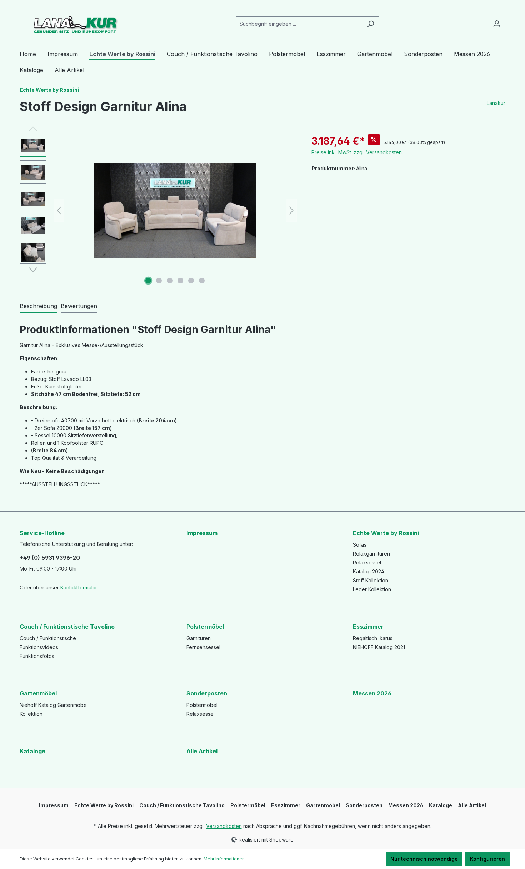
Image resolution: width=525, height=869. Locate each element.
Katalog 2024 (368, 571)
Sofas (359, 545)
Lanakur (496, 103)
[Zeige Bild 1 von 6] (148, 280)
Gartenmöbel (38, 693)
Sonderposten (206, 693)
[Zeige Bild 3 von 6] (169, 280)
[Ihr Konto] (496, 24)
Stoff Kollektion (370, 580)
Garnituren (198, 638)
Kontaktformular (78, 587)
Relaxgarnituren (371, 554)
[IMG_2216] (175, 210)
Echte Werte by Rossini (386, 533)
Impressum (202, 533)
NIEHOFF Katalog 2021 (379, 647)
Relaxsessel (367, 562)
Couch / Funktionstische (48, 638)
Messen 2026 (372, 693)
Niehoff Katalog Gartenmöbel (54, 705)
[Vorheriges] (59, 210)
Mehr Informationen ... (226, 859)
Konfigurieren (487, 859)
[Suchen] (370, 23)
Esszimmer (368, 626)
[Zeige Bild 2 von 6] (159, 280)
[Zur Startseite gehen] (73, 22)
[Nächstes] (291, 210)
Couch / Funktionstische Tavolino (67, 626)
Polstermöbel (205, 626)
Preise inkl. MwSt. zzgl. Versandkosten (356, 152)
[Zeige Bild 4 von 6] (180, 280)
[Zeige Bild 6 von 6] (202, 280)
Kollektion (31, 714)
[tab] (38, 306)
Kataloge (32, 751)
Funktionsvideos (39, 647)
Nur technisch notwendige (424, 859)
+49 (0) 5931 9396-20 (50, 557)
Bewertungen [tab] (79, 306)
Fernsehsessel (203, 647)
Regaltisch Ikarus (372, 638)
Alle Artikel (202, 751)
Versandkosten (224, 826)
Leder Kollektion (372, 589)
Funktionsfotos (37, 656)
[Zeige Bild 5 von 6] (191, 280)
